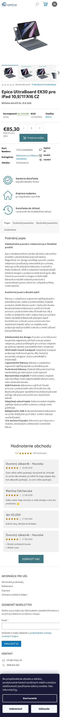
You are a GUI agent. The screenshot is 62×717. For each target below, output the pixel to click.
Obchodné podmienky (13, 582)
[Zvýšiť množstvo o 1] (39, 128)
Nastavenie (30, 698)
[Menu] (54, 4)
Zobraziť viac (31, 558)
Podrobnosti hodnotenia (44, 84)
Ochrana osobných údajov (14, 594)
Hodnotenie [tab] (10, 230)
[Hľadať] (37, 4)
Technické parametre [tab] (23, 223)
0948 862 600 (13, 665)
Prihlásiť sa (11, 643)
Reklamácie (7, 586)
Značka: (50, 115)
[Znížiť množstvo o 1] (24, 128)
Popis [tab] (7, 223)
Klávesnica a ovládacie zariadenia (27, 157)
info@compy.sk (14, 660)
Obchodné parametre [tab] (47, 223)
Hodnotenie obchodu (31, 445)
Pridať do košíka (35, 137)
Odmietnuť (15, 709)
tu (16, 690)
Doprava (6, 590)
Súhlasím (44, 709)
